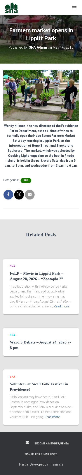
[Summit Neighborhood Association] (13, 7)
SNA (26, 180)
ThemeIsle (56, 464)
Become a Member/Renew (52, 443)
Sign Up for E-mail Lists (41, 454)
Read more (61, 306)
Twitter (19, 443)
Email (27, 443)
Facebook (12, 443)
